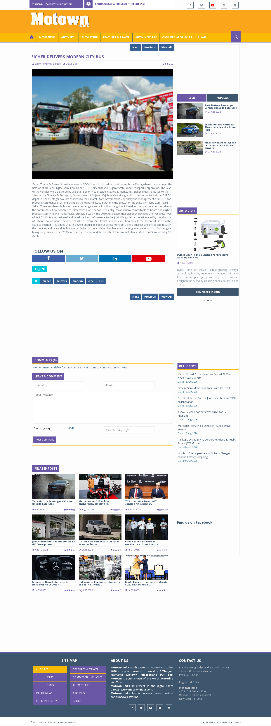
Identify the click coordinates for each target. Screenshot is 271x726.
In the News (47, 37)
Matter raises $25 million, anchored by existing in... (94, 502)
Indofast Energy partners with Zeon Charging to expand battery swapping (206, 455)
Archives (79, 693)
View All (166, 47)
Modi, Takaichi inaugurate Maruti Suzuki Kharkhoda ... (146, 583)
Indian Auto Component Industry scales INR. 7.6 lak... (99, 583)
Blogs (202, 37)
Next (135, 47)
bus (101, 281)
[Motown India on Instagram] (224, 5)
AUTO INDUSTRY (146, 37)
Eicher (47, 281)
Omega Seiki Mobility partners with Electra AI (204, 388)
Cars (50, 677)
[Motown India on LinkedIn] (235, 5)
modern (77, 281)
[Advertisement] (173, 21)
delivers (61, 281)
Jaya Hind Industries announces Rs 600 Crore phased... (53, 543)
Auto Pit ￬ (68, 37)
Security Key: (42, 428)
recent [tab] (192, 98)
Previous (150, 47)
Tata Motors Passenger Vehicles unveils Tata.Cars (52, 502)
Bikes (50, 685)
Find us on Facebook (194, 522)
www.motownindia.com (136, 689)
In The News (187, 366)
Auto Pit (42, 669)
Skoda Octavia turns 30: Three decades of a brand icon (132, 4)
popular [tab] (222, 98)
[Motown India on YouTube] (212, 5)
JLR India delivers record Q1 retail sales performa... (99, 543)
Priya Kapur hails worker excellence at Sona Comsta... (143, 543)
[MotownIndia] (62, 20)
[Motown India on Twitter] (201, 5)
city (90, 281)
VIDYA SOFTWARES (231, 722)
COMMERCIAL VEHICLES (177, 37)
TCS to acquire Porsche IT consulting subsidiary (141, 502)
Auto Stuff (89, 37)
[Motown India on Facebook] (190, 5)
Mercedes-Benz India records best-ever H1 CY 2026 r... (50, 583)
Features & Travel (116, 37)
